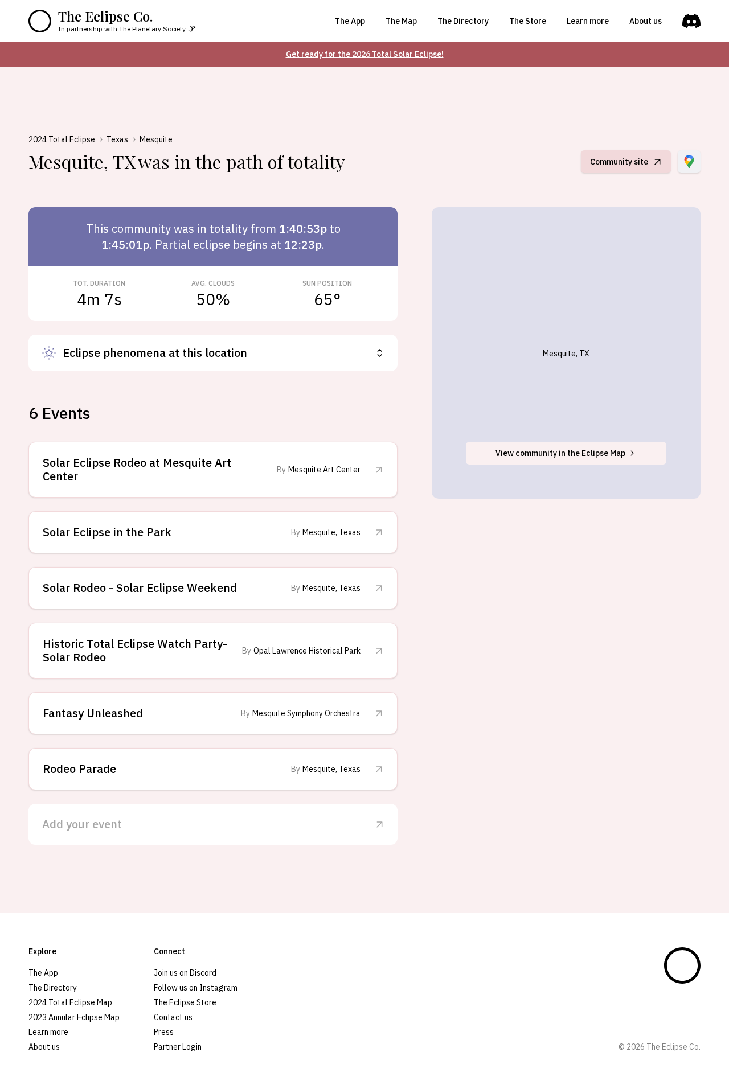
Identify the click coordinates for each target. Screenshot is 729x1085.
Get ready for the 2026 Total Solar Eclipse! (365, 54)
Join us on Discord (185, 973)
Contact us (173, 1017)
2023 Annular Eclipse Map (74, 1017)
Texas (117, 139)
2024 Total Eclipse (61, 139)
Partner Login (178, 1047)
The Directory (463, 21)
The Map (401, 21)
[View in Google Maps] (689, 161)
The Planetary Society (152, 28)
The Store (527, 21)
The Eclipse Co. (105, 16)
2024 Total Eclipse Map (70, 1002)
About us (645, 21)
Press (164, 1032)
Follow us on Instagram (195, 988)
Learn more (588, 21)
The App (350, 21)
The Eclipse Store (185, 1002)
